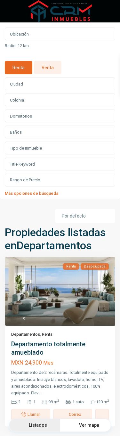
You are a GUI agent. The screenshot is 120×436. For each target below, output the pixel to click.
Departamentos (25, 334)
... (40, 393)
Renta (47, 334)
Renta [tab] (18, 67)
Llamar (34, 414)
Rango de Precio (25, 179)
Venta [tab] (48, 67)
